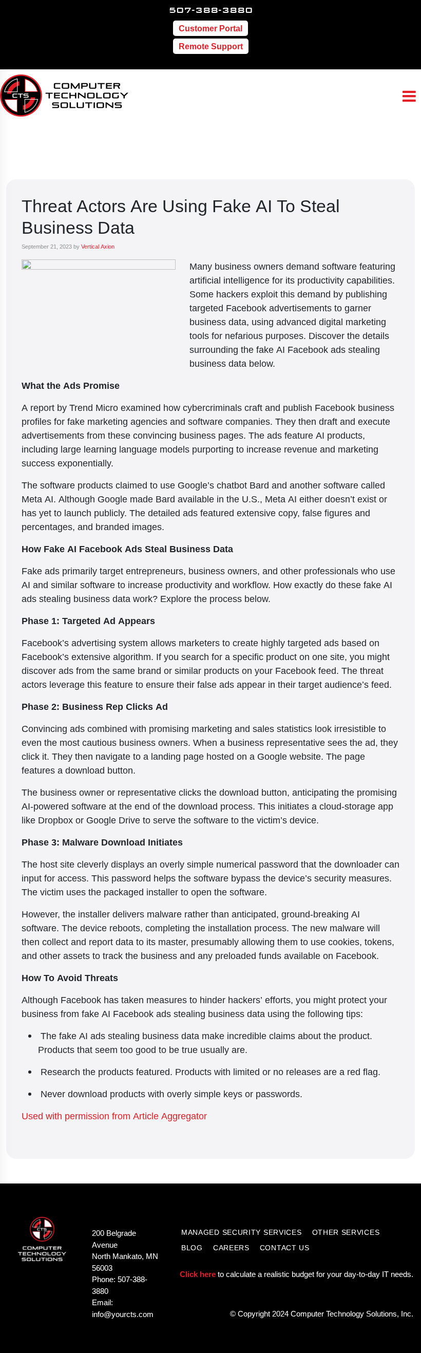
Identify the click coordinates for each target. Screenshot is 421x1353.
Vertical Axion (97, 246)
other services (346, 1232)
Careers (231, 1247)
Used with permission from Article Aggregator (114, 1116)
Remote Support (211, 46)
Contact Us (285, 1247)
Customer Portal (210, 28)
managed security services (241, 1232)
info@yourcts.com (123, 1314)
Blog (192, 1247)
